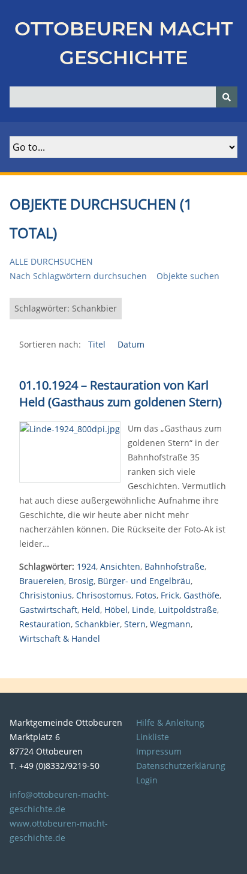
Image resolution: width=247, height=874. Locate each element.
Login (147, 780)
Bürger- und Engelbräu (144, 580)
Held (91, 609)
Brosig (81, 580)
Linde (143, 609)
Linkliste (152, 737)
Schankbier (97, 624)
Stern (135, 624)
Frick (170, 595)
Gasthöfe (201, 595)
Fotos (145, 595)
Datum (131, 344)
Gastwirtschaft (48, 609)
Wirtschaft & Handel (59, 638)
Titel (98, 344)
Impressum (159, 751)
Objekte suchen (187, 276)
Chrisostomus (103, 595)
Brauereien (41, 580)
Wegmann (170, 624)
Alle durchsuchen (51, 261)
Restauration (45, 624)
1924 (86, 566)
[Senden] (226, 96)
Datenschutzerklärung (180, 765)
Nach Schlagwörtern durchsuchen (78, 276)
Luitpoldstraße (187, 609)
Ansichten (120, 566)
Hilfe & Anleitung (170, 722)
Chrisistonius (45, 595)
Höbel (116, 609)
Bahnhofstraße (174, 566)
